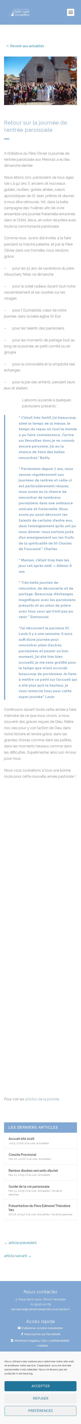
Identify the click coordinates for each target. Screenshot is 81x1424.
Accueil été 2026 (21, 1139)
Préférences (40, 1411)
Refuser (40, 1398)
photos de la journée (42, 1099)
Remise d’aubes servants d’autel (33, 1170)
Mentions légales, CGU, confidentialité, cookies (42, 1343)
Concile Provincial (22, 1154)
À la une (30, 1143)
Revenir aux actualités (27, 46)
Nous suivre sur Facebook (42, 1334)
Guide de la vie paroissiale (29, 1186)
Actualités (42, 1143)
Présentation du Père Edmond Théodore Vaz (39, 1208)
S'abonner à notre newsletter (42, 1328)
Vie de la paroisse (61, 1214)
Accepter (41, 1386)
